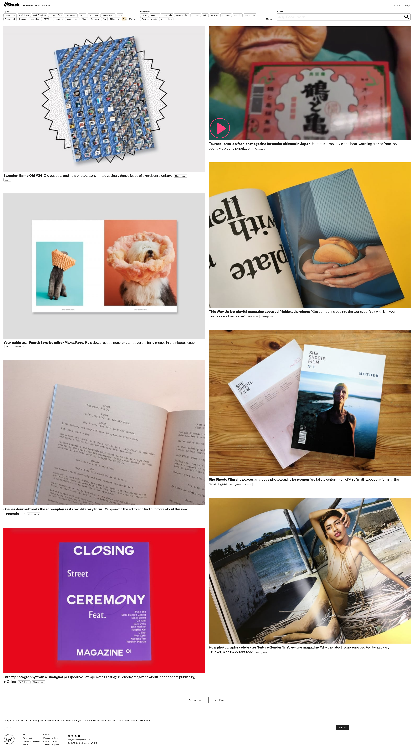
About (25, 745)
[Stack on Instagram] (69, 736)
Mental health (72, 19)
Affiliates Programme (51, 745)
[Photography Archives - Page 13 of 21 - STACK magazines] (11, 4)
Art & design (24, 15)
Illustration (34, 19)
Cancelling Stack (50, 741)
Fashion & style (108, 15)
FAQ (24, 734)
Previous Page (194, 700)
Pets (104, 19)
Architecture (10, 15)
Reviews (214, 15)
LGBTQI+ (47, 19)
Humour (22, 19)
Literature (59, 19)
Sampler (237, 15)
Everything (93, 15)
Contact (46, 734)
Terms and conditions (31, 741)
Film (120, 15)
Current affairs (56, 15)
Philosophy (114, 19)
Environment (71, 15)
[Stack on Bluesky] (79, 736)
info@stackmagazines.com (79, 740)
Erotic (82, 15)
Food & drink (10, 19)
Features (154, 15)
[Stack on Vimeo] (72, 736)
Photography (180, 176)
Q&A (205, 15)
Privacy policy (28, 738)
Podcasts (195, 15)
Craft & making (39, 15)
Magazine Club (182, 15)
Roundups (226, 15)
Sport (7, 180)
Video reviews (166, 19)
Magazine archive (50, 738)
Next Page (219, 700)
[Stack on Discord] (76, 736)
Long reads (167, 15)
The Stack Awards (149, 19)
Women (248, 484)
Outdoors (95, 19)
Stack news (250, 15)
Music (84, 19)
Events (144, 15)
